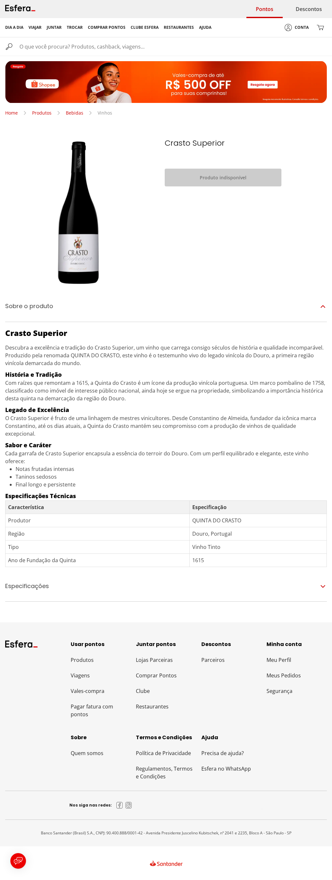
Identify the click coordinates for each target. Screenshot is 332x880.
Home (11, 113)
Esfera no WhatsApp (226, 768)
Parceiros (213, 659)
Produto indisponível (223, 177)
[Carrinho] (320, 27)
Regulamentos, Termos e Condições (164, 772)
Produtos (42, 113)
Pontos (264, 9)
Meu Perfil (279, 659)
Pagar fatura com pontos (92, 710)
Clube (143, 691)
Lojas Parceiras (154, 659)
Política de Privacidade (163, 753)
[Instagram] (129, 805)
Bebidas (74, 113)
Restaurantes (152, 706)
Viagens (80, 675)
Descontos (309, 9)
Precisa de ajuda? (222, 753)
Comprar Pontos (156, 675)
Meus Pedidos (284, 675)
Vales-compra (87, 691)
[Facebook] (120, 805)
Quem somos (87, 753)
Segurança (279, 691)
